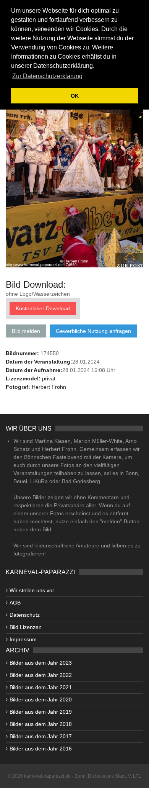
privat (48, 378)
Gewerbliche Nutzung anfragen (93, 331)
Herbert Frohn (49, 387)
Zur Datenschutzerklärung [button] (47, 76)
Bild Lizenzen (26, 627)
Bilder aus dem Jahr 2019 (41, 712)
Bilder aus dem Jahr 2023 (41, 663)
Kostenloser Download (43, 308)
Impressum (23, 639)
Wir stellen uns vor (32, 590)
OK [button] (75, 96)
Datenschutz (25, 615)
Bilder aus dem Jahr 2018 (41, 724)
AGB (15, 603)
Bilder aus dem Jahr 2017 (41, 736)
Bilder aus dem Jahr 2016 (41, 748)
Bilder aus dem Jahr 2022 (41, 675)
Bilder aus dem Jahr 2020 (41, 699)
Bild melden (26, 331)
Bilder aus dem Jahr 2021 (41, 687)
